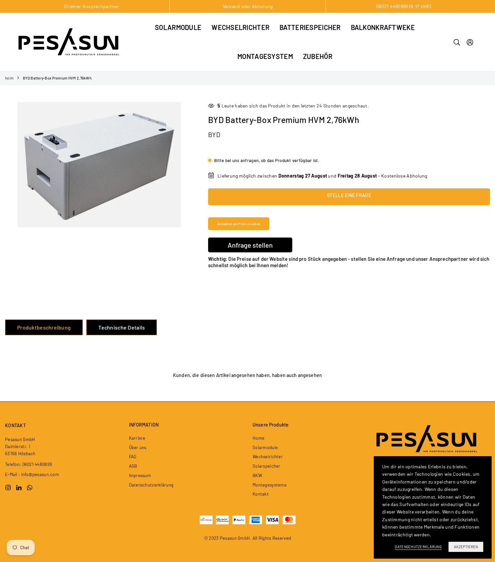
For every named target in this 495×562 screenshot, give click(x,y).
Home (258, 438)
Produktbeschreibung (44, 327)
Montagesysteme (270, 485)
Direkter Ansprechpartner (91, 6)
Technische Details (121, 327)
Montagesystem (265, 56)
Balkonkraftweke (383, 27)
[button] (183, 165)
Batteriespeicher (309, 27)
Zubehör (317, 56)
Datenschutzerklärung (151, 485)
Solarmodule (178, 27)
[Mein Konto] (469, 42)
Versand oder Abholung (248, 6)
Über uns (137, 447)
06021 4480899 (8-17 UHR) (403, 6)
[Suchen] (456, 42)
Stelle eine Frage (349, 195)
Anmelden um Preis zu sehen (238, 224)
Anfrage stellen (250, 245)
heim (9, 78)
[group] (99, 164)
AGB (133, 466)
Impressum (140, 475)
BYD (214, 134)
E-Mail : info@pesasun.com (32, 474)
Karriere (137, 438)
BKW (257, 475)
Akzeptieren (466, 546)
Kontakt (261, 494)
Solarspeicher (266, 466)
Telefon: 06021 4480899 (28, 464)
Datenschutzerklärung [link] (418, 546)
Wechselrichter (240, 27)
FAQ (132, 456)
